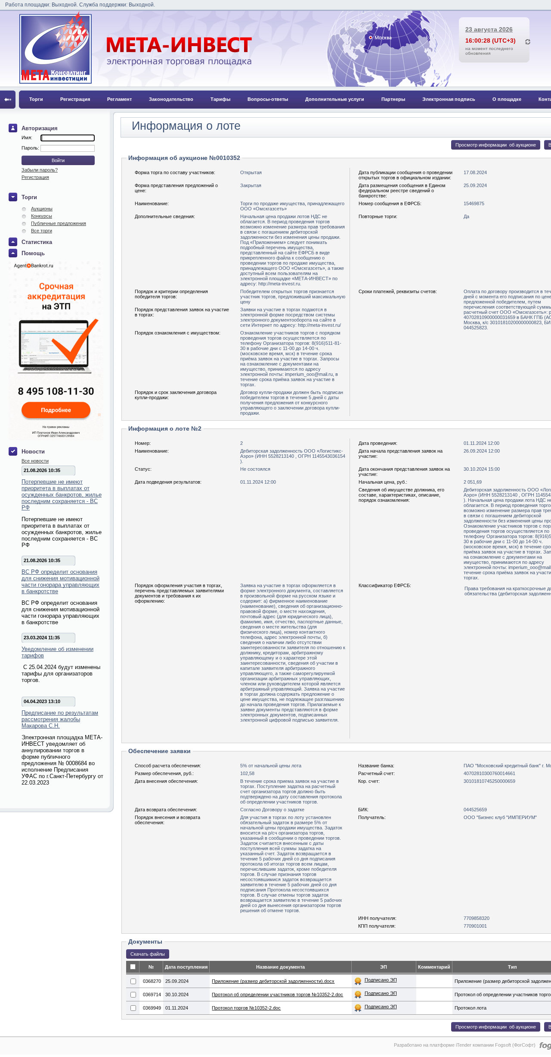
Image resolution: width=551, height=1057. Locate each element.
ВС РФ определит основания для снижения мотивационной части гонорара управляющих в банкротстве (60, 581)
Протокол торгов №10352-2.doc (246, 1007)
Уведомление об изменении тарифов (57, 652)
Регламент (119, 99)
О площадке (506, 99)
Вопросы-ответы (268, 99)
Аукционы (42, 208)
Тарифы (220, 99)
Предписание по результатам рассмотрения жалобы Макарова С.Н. (60, 719)
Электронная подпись (448, 99)
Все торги (41, 230)
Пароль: (31, 147)
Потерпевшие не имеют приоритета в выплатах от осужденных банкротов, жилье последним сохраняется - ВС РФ (62, 494)
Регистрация (75, 99)
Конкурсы (41, 216)
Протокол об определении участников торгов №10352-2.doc (277, 994)
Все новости (35, 460)
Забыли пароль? (40, 169)
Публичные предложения (58, 223)
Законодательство (171, 99)
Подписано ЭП (381, 979)
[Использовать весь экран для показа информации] (7, 100)
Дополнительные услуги (334, 99)
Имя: (27, 137)
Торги (36, 99)
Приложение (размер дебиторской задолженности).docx (273, 981)
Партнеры (393, 99)
